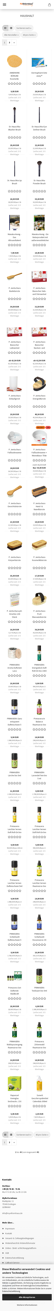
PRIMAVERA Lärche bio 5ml (14, 774)
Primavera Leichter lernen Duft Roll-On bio (14, 829)
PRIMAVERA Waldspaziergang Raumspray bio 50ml (14, 1044)
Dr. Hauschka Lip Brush (15, 182)
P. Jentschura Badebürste (15, 289)
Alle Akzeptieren (27, 1297)
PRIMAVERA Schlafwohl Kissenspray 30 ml (39, 936)
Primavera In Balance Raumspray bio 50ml (39, 721)
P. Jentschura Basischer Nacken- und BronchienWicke (39, 344)
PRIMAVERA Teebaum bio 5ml (39, 989)
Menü (4, 4)
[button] (5, 28)
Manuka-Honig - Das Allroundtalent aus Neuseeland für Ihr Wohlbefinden (15, 237)
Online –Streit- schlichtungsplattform (20, 1248)
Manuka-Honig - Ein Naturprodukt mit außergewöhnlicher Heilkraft (40, 237)
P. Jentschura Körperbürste (14, 559)
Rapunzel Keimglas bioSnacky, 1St (14, 1098)
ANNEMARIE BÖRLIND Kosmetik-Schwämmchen (14, 75)
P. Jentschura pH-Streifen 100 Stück (14, 614)
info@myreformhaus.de (12, 1213)
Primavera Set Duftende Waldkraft (14, 990)
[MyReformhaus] (27, 4)
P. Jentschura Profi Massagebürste (39, 614)
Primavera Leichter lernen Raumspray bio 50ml (39, 883)
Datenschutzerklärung (11, 1291)
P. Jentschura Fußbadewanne (14, 451)
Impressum (10, 1228)
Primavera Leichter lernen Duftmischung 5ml (14, 883)
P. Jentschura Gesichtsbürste (15, 505)
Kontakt (8, 1233)
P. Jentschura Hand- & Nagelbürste (39, 506)
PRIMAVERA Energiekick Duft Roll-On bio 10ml (39, 667)
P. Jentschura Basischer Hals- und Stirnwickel (39, 291)
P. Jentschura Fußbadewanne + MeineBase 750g (39, 452)
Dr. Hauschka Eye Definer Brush (39, 128)
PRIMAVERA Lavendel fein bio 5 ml (39, 775)
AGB (7, 1253)
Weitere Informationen (27, 1305)
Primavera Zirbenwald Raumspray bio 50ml (39, 1044)
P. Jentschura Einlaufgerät (15, 397)
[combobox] (24, 28)
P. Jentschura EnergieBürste (39, 397)
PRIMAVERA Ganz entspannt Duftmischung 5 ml (14, 721)
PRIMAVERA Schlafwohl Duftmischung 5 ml (14, 936)
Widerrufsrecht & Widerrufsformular (20, 1243)
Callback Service (12, 1262)
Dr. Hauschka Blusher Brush (14, 128)
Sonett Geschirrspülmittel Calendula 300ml (40, 1098)
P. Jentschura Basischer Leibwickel (15, 344)
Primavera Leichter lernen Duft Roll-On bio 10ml (39, 829)
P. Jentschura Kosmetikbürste (39, 559)
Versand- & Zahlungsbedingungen (19, 1238)
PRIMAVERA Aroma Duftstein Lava (15, 667)
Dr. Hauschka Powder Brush (39, 182)
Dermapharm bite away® (39, 74)
